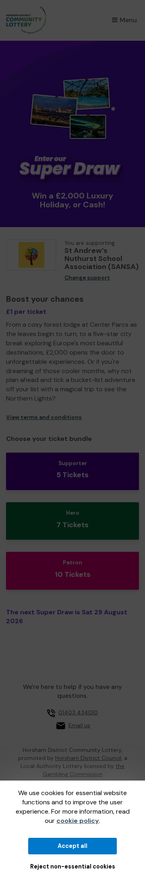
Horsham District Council (88, 758)
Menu (128, 20)
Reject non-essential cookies (72, 866)
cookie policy (77, 820)
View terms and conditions (44, 417)
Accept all (72, 846)
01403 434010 (78, 712)
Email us (79, 725)
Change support (87, 277)
